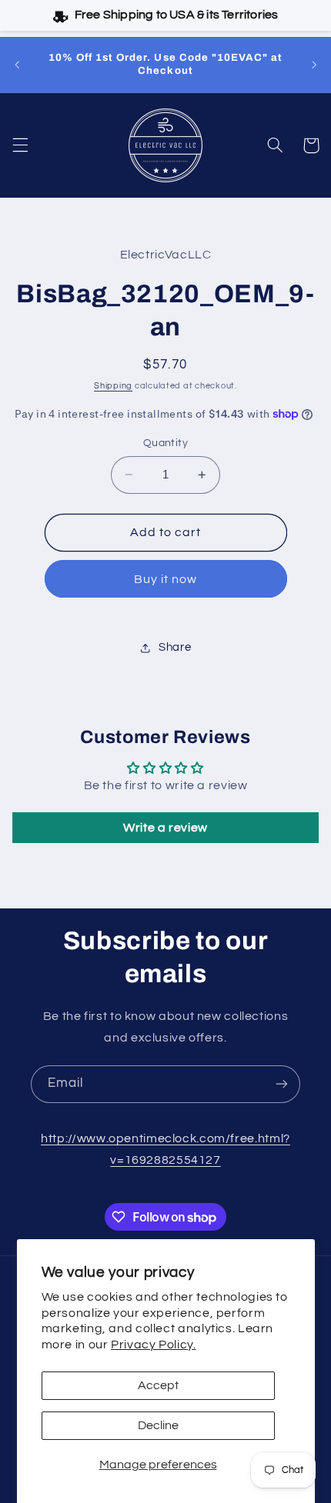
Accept (158, 1385)
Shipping (113, 386)
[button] (20, 145)
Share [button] (175, 647)
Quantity (165, 443)
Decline (158, 1425)
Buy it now (166, 579)
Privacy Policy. (153, 1344)
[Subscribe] (281, 1084)
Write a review (165, 827)
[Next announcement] (314, 65)
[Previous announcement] (17, 65)
